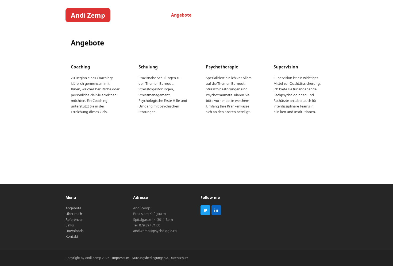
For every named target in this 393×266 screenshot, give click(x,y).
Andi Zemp (88, 15)
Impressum (120, 258)
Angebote (73, 208)
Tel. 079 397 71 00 (146, 225)
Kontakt (72, 236)
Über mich (74, 213)
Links (70, 225)
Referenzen (74, 219)
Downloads (74, 230)
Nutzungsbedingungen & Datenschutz (160, 258)
